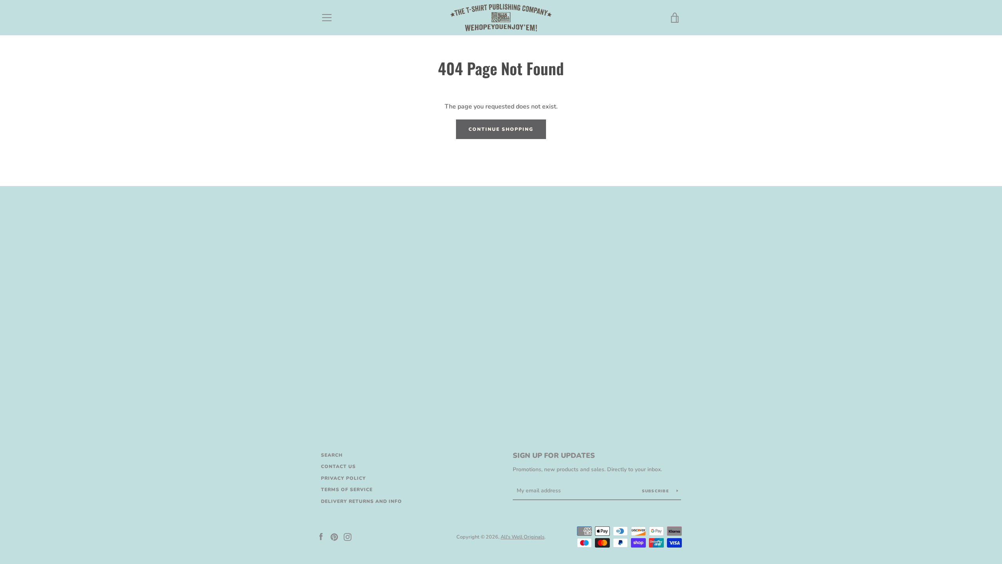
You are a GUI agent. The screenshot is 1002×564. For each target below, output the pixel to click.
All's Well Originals (522, 536)
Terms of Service (347, 489)
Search (331, 455)
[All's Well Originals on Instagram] (347, 536)
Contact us (338, 466)
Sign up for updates (554, 455)
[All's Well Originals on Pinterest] (334, 536)
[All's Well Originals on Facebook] (321, 536)
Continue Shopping (501, 129)
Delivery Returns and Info (361, 501)
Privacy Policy (343, 478)
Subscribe (656, 491)
